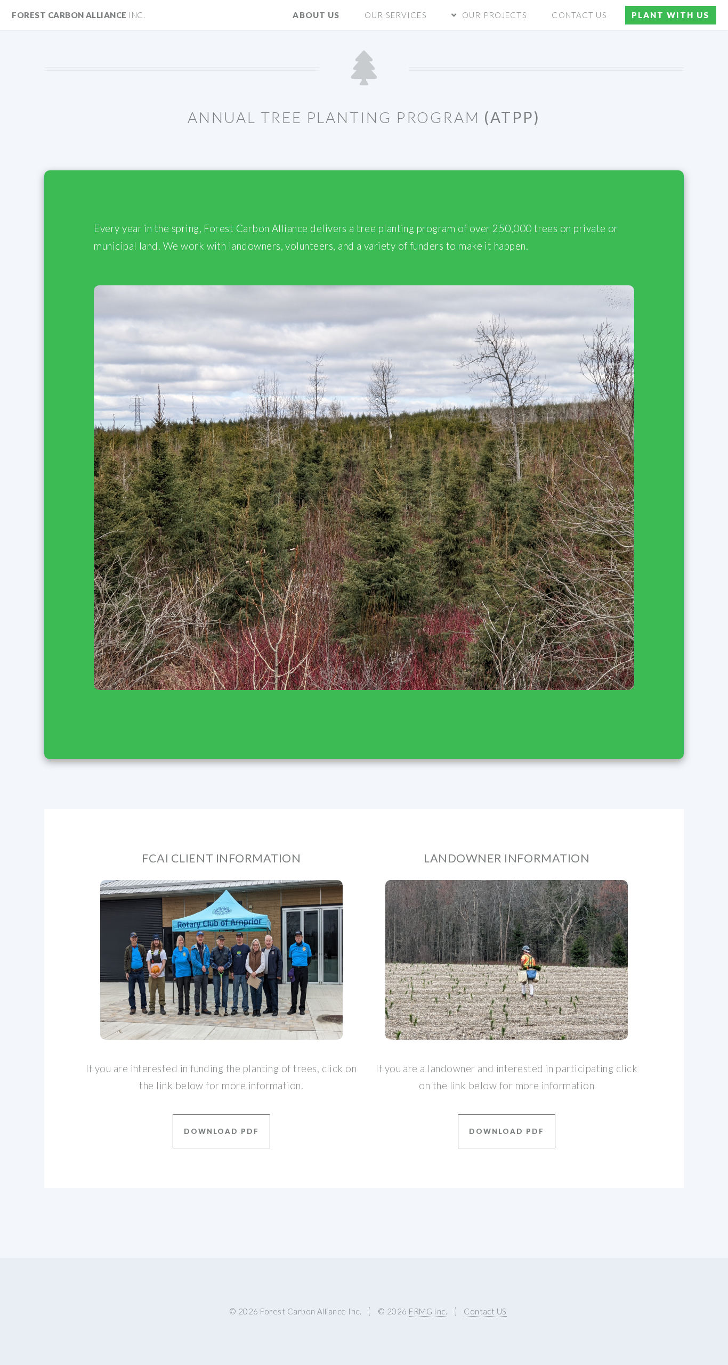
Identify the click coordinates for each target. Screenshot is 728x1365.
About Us (316, 15)
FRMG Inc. (428, 1311)
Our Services (395, 15)
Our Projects (494, 15)
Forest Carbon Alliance (78, 15)
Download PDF (221, 1131)
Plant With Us (670, 15)
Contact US (579, 15)
